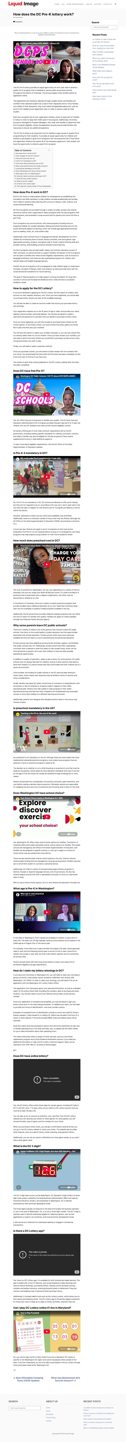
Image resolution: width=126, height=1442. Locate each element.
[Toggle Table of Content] (49, 150)
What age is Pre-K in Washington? (28, 174)
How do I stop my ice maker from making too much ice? (103, 47)
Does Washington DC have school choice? (31, 171)
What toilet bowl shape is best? (102, 72)
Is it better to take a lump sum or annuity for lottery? (104, 40)
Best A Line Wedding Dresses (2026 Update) (104, 66)
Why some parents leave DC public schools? (32, 166)
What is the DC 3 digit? (25, 181)
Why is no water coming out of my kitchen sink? (103, 59)
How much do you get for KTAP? (103, 78)
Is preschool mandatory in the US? (28, 168)
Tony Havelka (19, 17)
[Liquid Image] (24, 4)
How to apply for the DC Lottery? (27, 156)
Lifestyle (107, 4)
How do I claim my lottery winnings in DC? (31, 176)
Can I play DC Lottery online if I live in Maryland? (34, 186)
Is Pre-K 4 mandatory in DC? (26, 161)
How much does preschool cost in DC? (30, 163)
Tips (14, 1370)
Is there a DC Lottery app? (26, 184)
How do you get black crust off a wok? (103, 85)
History (97, 4)
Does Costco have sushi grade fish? (104, 91)
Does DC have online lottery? (26, 179)
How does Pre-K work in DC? (26, 153)
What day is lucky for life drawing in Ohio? (102, 97)
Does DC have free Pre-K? (25, 158)
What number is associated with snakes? (103, 53)
